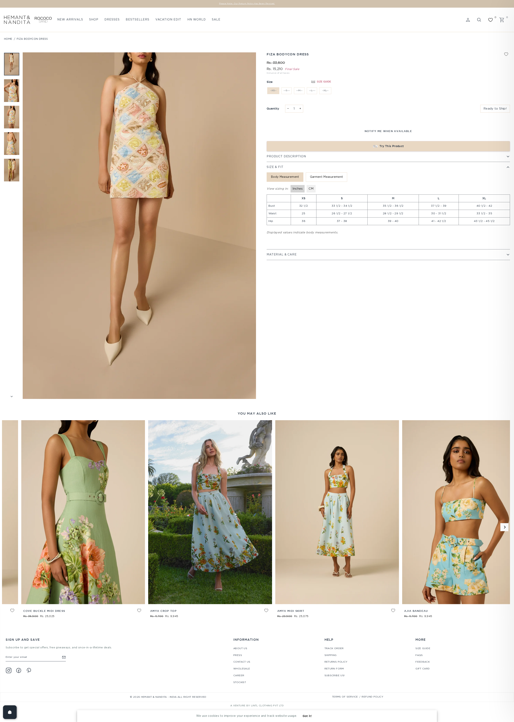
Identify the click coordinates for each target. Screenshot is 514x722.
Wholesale (241, 669)
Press (237, 655)
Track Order (334, 648)
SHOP (93, 19)
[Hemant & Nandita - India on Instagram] (9, 670)
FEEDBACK (422, 662)
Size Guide (422, 648)
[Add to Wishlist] (506, 54)
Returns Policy (336, 662)
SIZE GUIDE (324, 81)
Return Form (334, 669)
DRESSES (112, 19)
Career (238, 675)
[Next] (504, 527)
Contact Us (241, 662)
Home (8, 39)
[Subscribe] (64, 657)
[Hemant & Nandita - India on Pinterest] (29, 670)
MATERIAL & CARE (282, 254)
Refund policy (372, 697)
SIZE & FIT (275, 167)
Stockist (239, 682)
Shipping (330, 655)
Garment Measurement (326, 177)
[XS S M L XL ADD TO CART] (417, 512)
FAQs (419, 655)
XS (273, 90)
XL (325, 90)
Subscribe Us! (334, 675)
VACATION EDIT (168, 19)
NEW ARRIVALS (70, 19)
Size (269, 81)
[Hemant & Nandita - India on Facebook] (19, 670)
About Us (240, 648)
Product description (286, 156)
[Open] (10, 712)
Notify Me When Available (388, 131)
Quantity (273, 108)
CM (311, 188)
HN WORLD (196, 19)
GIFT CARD (422, 669)
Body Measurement (285, 177)
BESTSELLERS (137, 19)
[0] (490, 20)
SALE (216, 19)
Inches (298, 188)
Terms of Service (345, 697)
